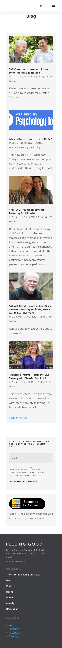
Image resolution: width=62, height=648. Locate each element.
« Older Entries (18, 417)
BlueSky (13, 636)
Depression (12, 609)
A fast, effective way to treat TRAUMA (30, 139)
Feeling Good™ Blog (30, 147)
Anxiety (10, 603)
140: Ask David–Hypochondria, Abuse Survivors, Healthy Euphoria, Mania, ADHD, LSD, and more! (30, 309)
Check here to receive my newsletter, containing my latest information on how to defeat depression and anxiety (26, 472)
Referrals (11, 597)
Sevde (15, 142)
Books (9, 591)
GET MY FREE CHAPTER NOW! (22, 481)
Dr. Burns (16, 76)
